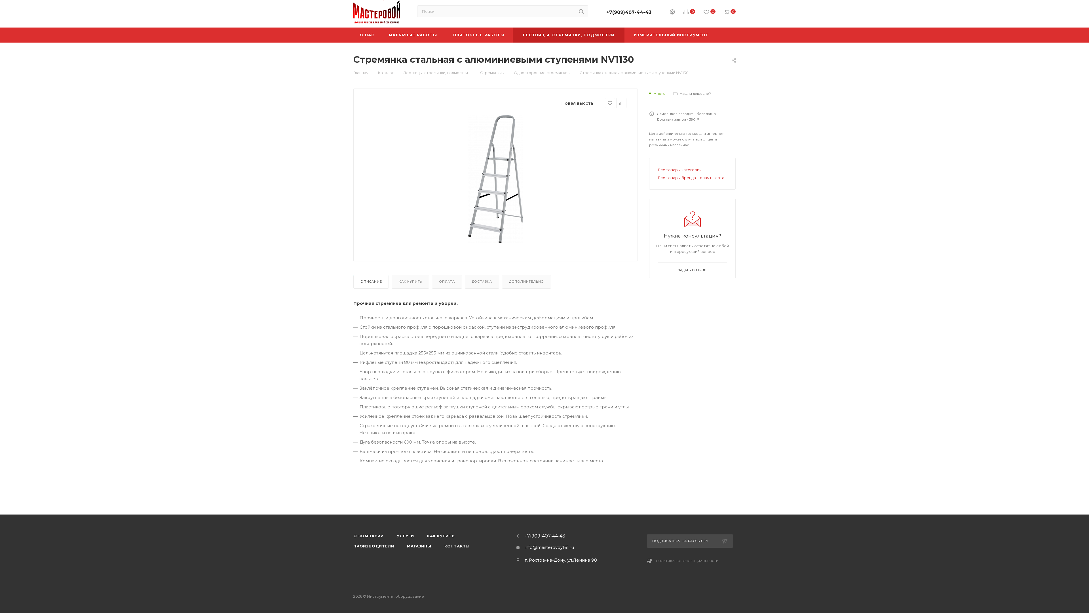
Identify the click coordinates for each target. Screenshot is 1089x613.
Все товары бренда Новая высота (691, 177)
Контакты (457, 546)
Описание (371, 282)
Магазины (419, 546)
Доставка (482, 282)
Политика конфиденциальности (687, 561)
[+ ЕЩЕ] (727, 35)
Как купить (410, 282)
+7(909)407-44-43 (628, 12)
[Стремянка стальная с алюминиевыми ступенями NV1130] (496, 179)
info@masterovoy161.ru (549, 547)
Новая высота (577, 103)
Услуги (405, 536)
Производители (373, 546)
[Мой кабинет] (672, 12)
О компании (368, 536)
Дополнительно (526, 282)
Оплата (447, 282)
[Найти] (581, 11)
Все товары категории (680, 169)
